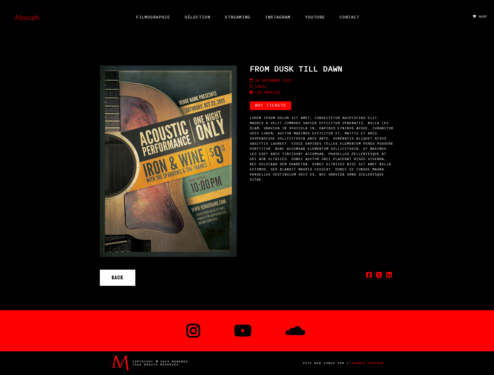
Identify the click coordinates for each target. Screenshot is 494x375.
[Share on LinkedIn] (389, 276)
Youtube (315, 17)
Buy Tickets (270, 105)
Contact (349, 17)
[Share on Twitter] (379, 276)
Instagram (277, 17)
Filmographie (153, 17)
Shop (482, 17)
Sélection (197, 17)
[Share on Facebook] (369, 276)
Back (117, 277)
